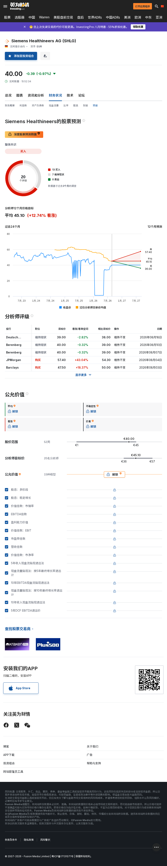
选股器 (19, 17)
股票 (7, 17)
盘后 (80, 17)
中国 (32, 17)
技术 (70, 95)
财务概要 (10, 105)
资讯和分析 (36, 95)
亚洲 (159, 17)
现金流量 (54, 105)
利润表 (23, 105)
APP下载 (8, 755)
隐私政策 (29, 839)
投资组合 (9, 763)
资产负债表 (38, 105)
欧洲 (138, 17)
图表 (19, 95)
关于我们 (92, 746)
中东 (148, 17)
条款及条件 (11, 839)
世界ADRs (95, 17)
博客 (6, 746)
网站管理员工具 (13, 771)
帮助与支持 (94, 763)
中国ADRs (113, 17)
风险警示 (45, 839)
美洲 (127, 17)
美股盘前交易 (63, 17)
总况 (8, 95)
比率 (66, 105)
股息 (75, 105)
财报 (85, 105)
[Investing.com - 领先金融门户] (19, 6)
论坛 (81, 95)
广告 (89, 755)
